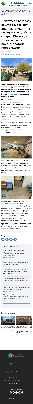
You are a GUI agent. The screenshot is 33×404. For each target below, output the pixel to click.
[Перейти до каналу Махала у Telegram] (19, 392)
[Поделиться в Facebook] (2, 239)
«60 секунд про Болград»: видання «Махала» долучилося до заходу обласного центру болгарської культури (16, 296)
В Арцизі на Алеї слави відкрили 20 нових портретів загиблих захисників (16, 288)
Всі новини (16, 305)
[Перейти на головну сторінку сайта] (3, 3)
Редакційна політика (12, 372)
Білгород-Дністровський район (10, 231)
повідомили (12, 94)
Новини (22, 231)
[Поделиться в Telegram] (15, 239)
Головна (12, 369)
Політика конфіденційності (12, 381)
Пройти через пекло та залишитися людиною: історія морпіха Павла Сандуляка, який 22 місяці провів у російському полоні (14, 253)
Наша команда (12, 383)
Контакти (26, 369)
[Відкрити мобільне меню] (30, 3)
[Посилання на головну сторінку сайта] (16, 355)
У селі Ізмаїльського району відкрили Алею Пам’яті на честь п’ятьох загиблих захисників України (15, 271)
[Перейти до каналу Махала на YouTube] (16, 392)
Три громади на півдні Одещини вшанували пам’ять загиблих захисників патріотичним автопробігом (15, 262)
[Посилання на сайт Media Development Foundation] (16, 363)
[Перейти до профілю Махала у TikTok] (22, 392)
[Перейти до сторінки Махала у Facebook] (14, 392)
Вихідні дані (13, 378)
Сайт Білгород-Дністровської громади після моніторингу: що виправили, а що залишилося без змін (15, 280)
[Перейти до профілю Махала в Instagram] (11, 392)
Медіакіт (12, 375)
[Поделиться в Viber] (11, 239)
